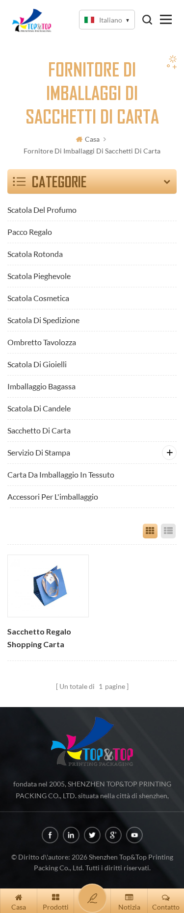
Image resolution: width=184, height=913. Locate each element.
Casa (92, 139)
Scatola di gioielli (37, 364)
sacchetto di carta (39, 430)
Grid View (150, 531)
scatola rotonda (35, 253)
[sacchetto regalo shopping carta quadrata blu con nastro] (47, 586)
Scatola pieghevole (39, 275)
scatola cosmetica (38, 298)
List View (168, 531)
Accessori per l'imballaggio (52, 496)
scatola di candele (39, 408)
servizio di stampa (38, 452)
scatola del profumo (42, 209)
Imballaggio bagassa (41, 386)
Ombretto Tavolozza (41, 342)
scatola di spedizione (43, 320)
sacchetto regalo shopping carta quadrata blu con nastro (40, 639)
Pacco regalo (29, 231)
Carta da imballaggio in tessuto (60, 474)
